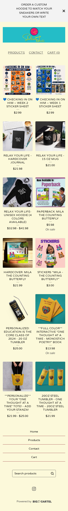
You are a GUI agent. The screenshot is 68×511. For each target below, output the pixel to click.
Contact (36, 52)
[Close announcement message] (64, 11)
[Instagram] (34, 488)
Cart (34, 457)
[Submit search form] (52, 473)
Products (16, 52)
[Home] (34, 35)
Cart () (53, 52)
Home (34, 431)
